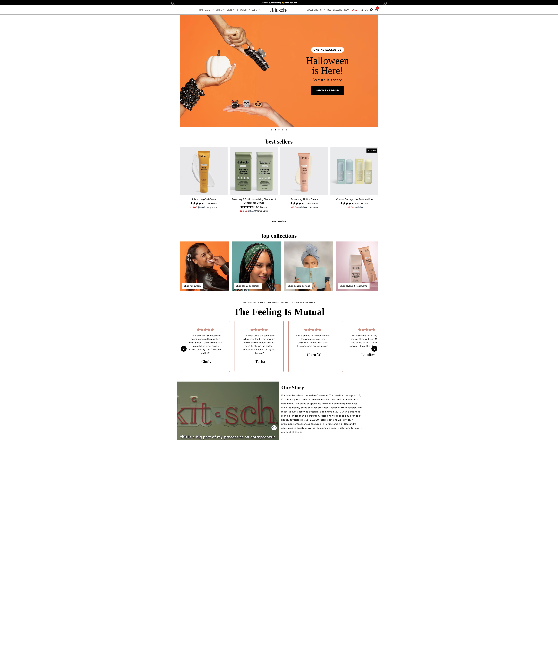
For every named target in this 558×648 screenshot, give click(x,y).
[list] (279, 71)
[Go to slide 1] (271, 129)
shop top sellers (279, 221)
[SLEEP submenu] (260, 9)
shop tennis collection (247, 285)
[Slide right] (385, 3)
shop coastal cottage (299, 285)
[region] (279, 2)
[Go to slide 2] (275, 129)
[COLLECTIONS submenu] (324, 9)
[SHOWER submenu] (249, 9)
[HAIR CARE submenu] (212, 9)
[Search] (362, 10)
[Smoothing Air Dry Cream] (304, 171)
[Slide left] (173, 3)
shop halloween (192, 285)
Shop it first (327, 93)
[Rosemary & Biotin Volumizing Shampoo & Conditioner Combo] (254, 171)
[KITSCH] (279, 10)
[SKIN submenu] (234, 9)
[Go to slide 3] (279, 129)
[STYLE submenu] (224, 9)
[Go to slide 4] (282, 129)
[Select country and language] (371, 9)
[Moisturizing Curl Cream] (204, 171)
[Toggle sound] (274, 427)
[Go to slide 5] (286, 129)
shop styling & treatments (353, 285)
